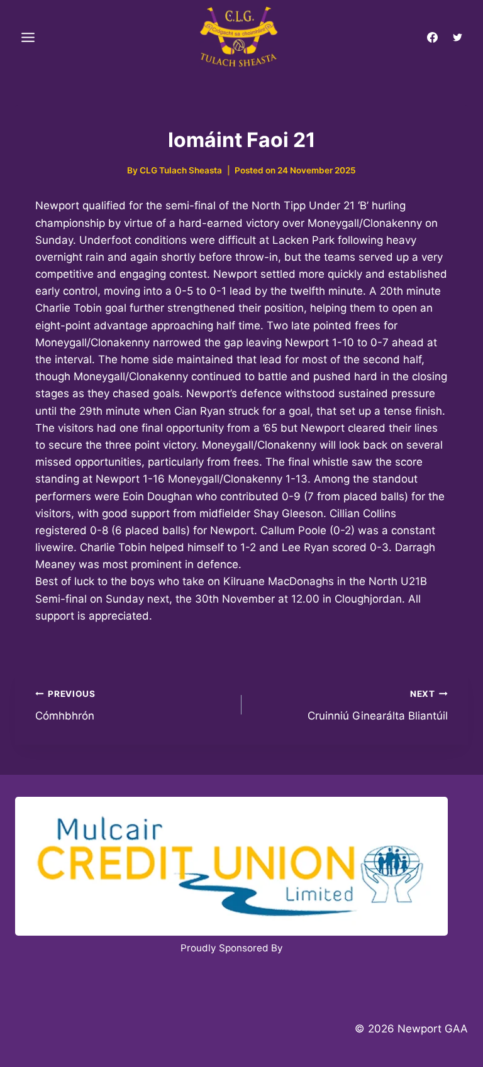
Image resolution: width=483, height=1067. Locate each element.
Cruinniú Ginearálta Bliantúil (378, 705)
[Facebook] (432, 37)
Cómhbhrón (65, 705)
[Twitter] (457, 37)
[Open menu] (28, 37)
